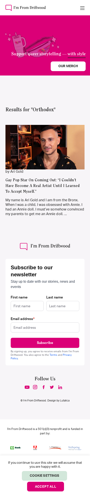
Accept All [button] (45, 486)
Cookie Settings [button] (44, 475)
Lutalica (64, 400)
